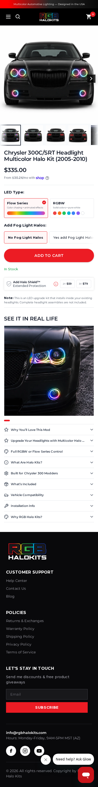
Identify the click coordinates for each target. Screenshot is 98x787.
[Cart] (89, 17)
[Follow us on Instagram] (25, 751)
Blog (10, 596)
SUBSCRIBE (47, 707)
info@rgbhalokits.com (26, 732)
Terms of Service (21, 652)
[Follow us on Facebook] (11, 751)
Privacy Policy (18, 644)
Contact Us (16, 588)
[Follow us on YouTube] (39, 751)
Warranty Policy (20, 628)
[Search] (18, 16)
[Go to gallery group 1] (7, 420)
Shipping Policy (20, 636)
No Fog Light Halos (25, 237)
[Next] (91, 79)
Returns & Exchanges (25, 621)
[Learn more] (56, 284)
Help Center (16, 580)
